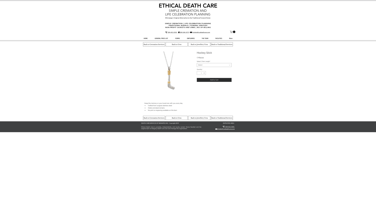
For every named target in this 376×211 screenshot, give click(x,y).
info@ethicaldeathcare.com (201, 32)
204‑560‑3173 (184, 32)
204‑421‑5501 (172, 32)
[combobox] (214, 65)
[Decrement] (198, 73)
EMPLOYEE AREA (228, 123)
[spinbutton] (201, 73)
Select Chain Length (204, 61)
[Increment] (204, 73)
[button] (233, 32)
